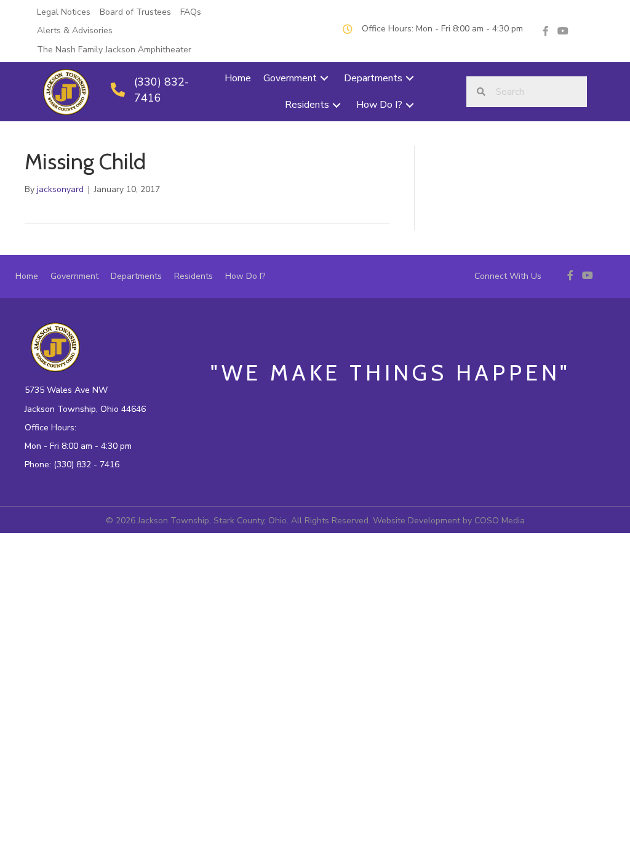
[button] (324, 78)
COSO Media (499, 520)
